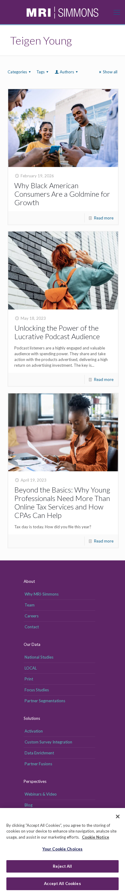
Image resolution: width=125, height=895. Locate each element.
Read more (103, 217)
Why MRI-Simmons (42, 594)
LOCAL (31, 668)
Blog (28, 805)
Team (30, 605)
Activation (34, 731)
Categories (17, 71)
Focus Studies (37, 689)
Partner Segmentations (45, 700)
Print (29, 678)
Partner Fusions (38, 763)
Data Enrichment (39, 752)
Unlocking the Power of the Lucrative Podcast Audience (57, 332)
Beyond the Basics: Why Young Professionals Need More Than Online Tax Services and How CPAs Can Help (62, 502)
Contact (32, 626)
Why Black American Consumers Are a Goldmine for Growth (62, 194)
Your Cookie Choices (62, 849)
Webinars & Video (41, 794)
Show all (110, 71)
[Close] (117, 816)
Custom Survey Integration (48, 742)
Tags (40, 71)
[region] (62, 851)
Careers (32, 615)
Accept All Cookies (62, 883)
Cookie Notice (95, 837)
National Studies (39, 657)
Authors (67, 71)
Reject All (62, 866)
